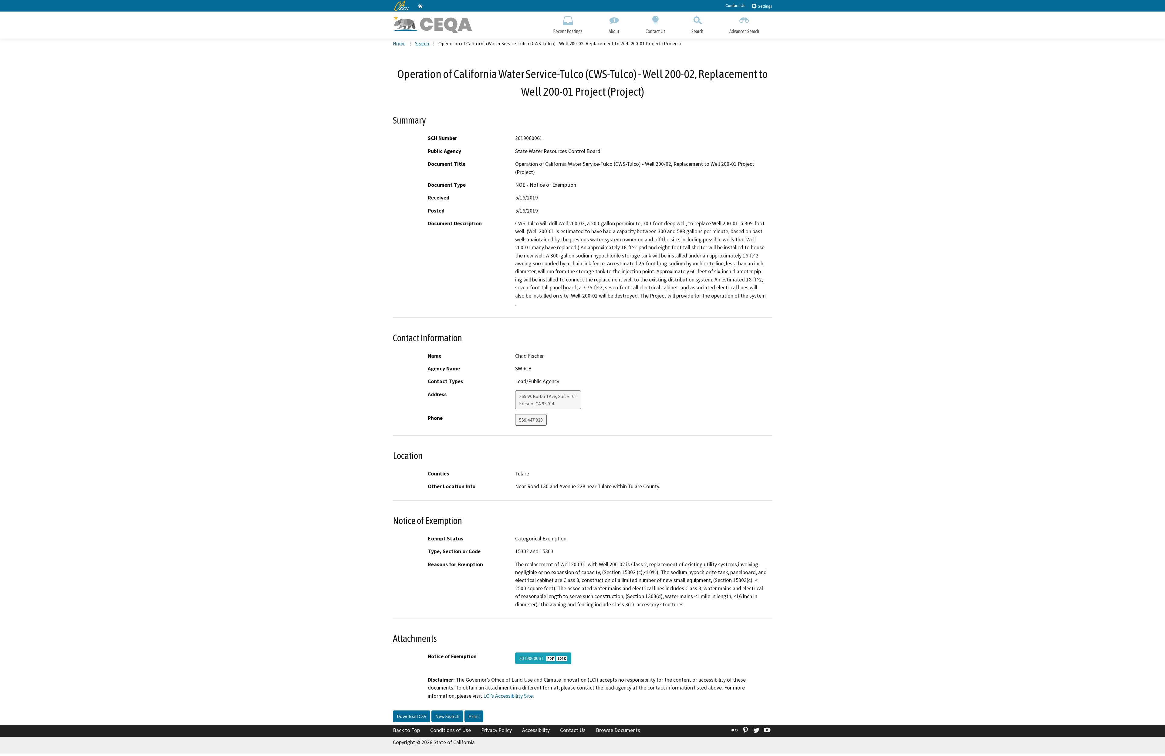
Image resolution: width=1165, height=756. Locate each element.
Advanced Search (744, 31)
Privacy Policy (496, 730)
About (614, 31)
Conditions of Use (450, 730)
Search (697, 31)
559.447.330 (531, 420)
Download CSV (411, 716)
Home (399, 43)
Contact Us (735, 5)
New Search (447, 716)
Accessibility (536, 730)
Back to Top (406, 730)
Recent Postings (567, 31)
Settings (764, 6)
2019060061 (542, 658)
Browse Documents (618, 730)
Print (473, 716)
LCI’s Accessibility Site (508, 696)
